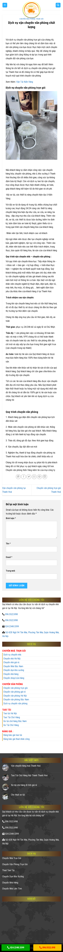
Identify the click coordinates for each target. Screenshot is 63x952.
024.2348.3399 (12, 626)
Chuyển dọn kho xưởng (13, 670)
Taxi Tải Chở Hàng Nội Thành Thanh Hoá (29, 775)
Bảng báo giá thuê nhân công (16, 739)
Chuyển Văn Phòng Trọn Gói (31, 19)
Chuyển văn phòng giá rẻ (14, 691)
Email (9, 557)
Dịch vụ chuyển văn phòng (15, 703)
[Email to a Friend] (34, 476)
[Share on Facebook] (23, 476)
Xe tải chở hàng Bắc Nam (15, 721)
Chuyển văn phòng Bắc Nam (16, 699)
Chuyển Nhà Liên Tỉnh (12, 888)
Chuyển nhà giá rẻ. (11, 662)
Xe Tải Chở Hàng (11, 725)
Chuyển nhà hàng (10, 674)
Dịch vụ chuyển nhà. (12, 654)
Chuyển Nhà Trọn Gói (11, 858)
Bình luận (11, 518)
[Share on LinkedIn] (44, 476)
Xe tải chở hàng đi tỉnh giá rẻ (24, 785)
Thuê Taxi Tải (8, 870)
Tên (8, 543)
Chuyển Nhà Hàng (10, 882)
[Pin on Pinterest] (39, 476)
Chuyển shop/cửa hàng (13, 678)
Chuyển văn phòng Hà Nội (15, 695)
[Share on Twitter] (28, 476)
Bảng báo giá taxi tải (12, 735)
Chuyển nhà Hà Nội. (12, 658)
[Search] (58, 5)
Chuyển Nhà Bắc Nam (13, 666)
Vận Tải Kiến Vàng (24, 81)
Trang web (10, 571)
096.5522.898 (11, 614)
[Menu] (4, 5)
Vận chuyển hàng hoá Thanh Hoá (25, 765)
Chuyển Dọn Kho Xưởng (13, 876)
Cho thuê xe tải (18, 794)
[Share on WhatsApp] (18, 476)
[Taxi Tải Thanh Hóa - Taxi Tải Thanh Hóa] (31, 9)
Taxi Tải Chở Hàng (11, 717)
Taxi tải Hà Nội (10, 713)
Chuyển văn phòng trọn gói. (15, 688)
